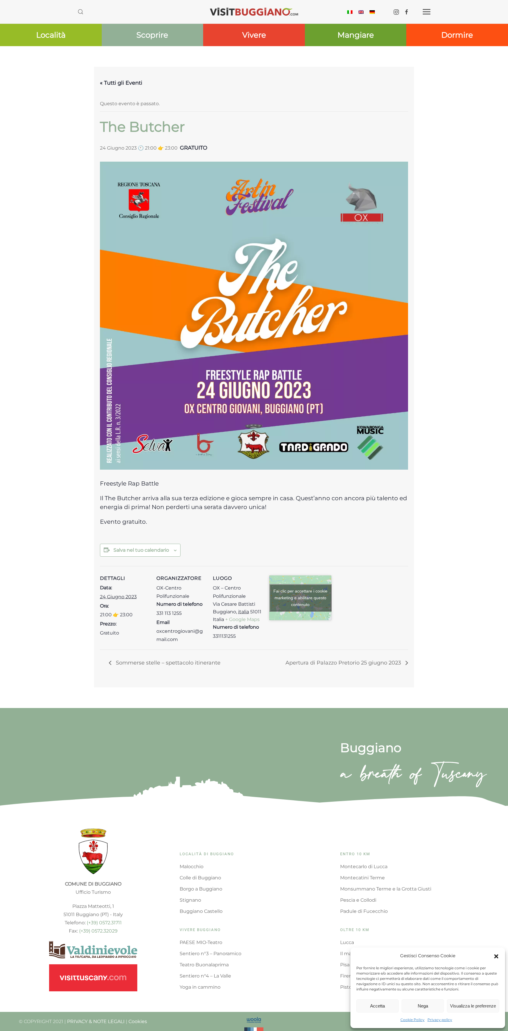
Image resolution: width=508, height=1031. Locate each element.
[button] (496, 956)
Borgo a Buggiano (201, 889)
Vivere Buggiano (200, 930)
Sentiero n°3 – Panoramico (210, 953)
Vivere (254, 35)
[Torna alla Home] (254, 12)
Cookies (137, 1021)
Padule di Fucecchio (364, 911)
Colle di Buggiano (200, 878)
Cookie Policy (412, 1019)
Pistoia (348, 987)
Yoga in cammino (200, 987)
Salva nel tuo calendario (141, 550)
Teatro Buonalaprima (204, 965)
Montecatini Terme (362, 878)
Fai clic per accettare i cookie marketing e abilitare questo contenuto (300, 597)
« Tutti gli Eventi (121, 83)
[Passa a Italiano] (349, 11)
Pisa (345, 965)
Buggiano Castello (201, 911)
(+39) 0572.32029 (98, 931)
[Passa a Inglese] (361, 11)
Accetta (377, 1005)
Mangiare (355, 35)
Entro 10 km (355, 854)
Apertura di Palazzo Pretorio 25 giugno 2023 (343, 663)
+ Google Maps (242, 619)
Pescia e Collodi (358, 900)
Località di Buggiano (207, 854)
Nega (423, 1005)
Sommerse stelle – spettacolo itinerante (167, 663)
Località (51, 35)
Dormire (457, 35)
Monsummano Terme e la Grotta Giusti (385, 889)
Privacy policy (439, 1019)
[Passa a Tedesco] (372, 11)
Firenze (348, 976)
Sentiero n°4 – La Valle (205, 976)
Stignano (190, 900)
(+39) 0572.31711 (104, 922)
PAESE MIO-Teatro (201, 942)
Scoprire (152, 35)
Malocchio (191, 866)
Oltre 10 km (354, 930)
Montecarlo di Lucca (363, 866)
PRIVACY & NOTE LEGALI (96, 1021)
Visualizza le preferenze (473, 1005)
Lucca (347, 942)
